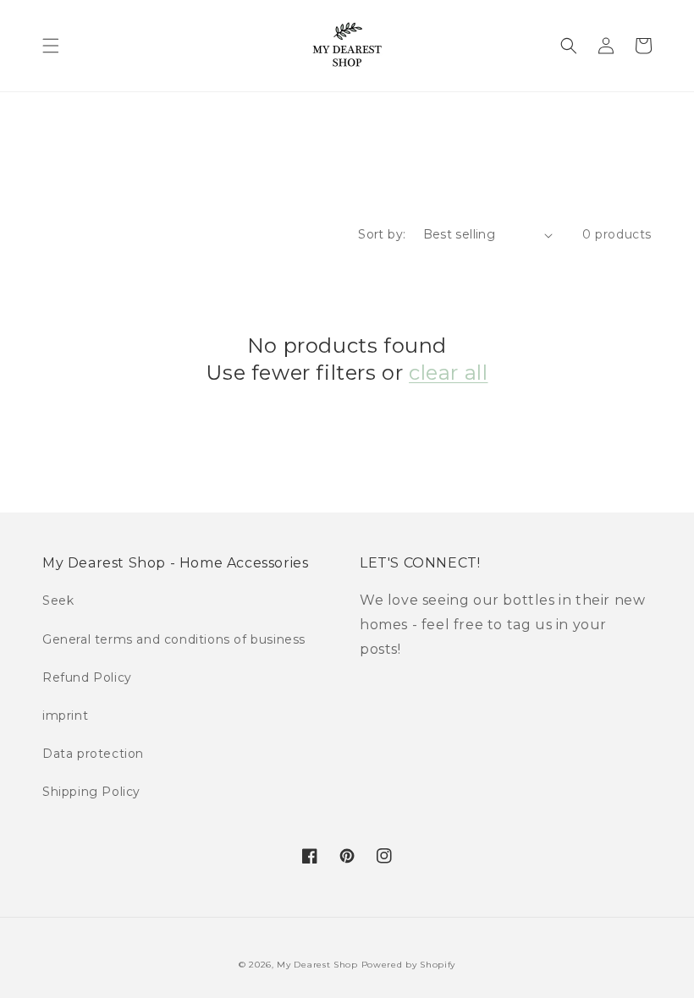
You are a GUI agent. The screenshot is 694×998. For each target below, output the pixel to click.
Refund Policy (87, 677)
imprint (65, 715)
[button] (50, 45)
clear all (448, 372)
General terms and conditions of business (174, 639)
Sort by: (381, 234)
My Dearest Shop (317, 964)
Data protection (93, 753)
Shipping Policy (91, 791)
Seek (58, 600)
